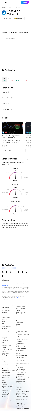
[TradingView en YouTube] (11, 272)
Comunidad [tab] (13, 32)
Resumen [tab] (5, 32)
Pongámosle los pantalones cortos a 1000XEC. (11, 137)
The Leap (18, 326)
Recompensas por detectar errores (21, 380)
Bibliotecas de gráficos (22, 391)
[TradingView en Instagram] (15, 272)
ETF (3, 314)
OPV (3, 342)
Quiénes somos (20, 341)
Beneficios (4, 339)
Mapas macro (5, 353)
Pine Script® (5, 355)
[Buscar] (17, 2)
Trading (4, 382)
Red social (4, 367)
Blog (17, 345)
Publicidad (19, 403)
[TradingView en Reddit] (3, 276)
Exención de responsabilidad (20, 368)
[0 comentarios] (9, 150)
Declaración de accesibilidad (20, 375)
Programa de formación (22, 408)
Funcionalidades (20, 308)
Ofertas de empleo (21, 348)
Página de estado (21, 383)
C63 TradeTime (20, 360)
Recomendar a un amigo (8, 370)
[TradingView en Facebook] (7, 272)
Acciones (4, 312)
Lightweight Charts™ (21, 393)
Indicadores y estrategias (5, 393)
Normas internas (6, 375)
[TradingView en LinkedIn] (19, 272)
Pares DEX (4, 321)
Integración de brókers (22, 405)
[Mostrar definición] (8, 92)
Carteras (4, 347)
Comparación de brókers (20, 323)
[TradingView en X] (3, 272)
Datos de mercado (21, 312)
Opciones (4, 351)
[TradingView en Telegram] (22, 272)
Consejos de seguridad (22, 378)
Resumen (18, 319)
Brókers (18, 321)
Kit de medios (20, 350)
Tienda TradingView (21, 355)
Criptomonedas (6, 317)
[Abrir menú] (2, 2)
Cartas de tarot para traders (21, 358)
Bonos (3, 316)
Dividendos (5, 340)
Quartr (18, 297)
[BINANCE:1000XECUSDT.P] (3, 133)
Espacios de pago (6, 400)
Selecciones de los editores (7, 387)
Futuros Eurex (20, 333)
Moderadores (5, 377)
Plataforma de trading (22, 396)
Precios (18, 310)
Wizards (4, 396)
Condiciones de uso (21, 365)
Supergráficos (5, 307)
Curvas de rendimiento (8, 349)
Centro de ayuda (20, 346)
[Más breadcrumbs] (10, 7)
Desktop (4, 362)
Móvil (3, 360)
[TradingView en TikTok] (26, 272)
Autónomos (5, 398)
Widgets (18, 389)
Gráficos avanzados (21, 395)
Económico (5, 337)
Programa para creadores (6, 373)
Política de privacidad (22, 371)
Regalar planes (20, 314)
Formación (4, 384)
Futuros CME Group (21, 331)
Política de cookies (21, 372)
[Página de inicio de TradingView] (6, 2)
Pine (3, 323)
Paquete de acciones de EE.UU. (22, 335)
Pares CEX (4, 319)
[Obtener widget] (27, 158)
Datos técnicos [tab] (23, 32)
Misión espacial (20, 343)
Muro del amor (5, 368)
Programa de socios (21, 406)
